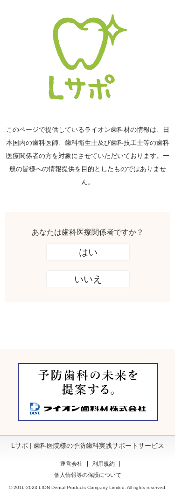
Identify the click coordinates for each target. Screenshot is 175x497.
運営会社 (71, 464)
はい (88, 252)
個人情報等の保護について (87, 475)
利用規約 (103, 464)
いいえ (88, 279)
